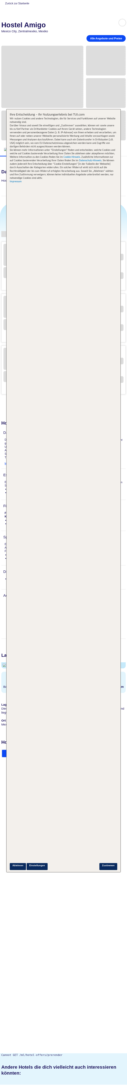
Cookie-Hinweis (71, 157)
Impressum (16, 181)
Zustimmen (108, 865)
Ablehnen (17, 865)
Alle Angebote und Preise (106, 38)
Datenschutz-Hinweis (90, 160)
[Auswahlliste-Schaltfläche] (122, 22)
